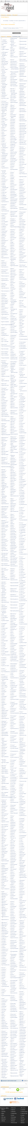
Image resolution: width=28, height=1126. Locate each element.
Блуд (3, 332)
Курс (12, 284)
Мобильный (13, 464)
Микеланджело (14, 434)
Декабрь (4, 726)
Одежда (13, 682)
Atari (3, 56)
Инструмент (5, 1066)
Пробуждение (23, 105)
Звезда (3, 975)
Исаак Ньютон (14, 56)
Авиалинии (4, 155)
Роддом (21, 274)
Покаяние (13, 963)
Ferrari (3, 81)
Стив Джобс (23, 577)
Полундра (13, 989)
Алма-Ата (4, 192)
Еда (3, 874)
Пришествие (23, 102)
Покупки (13, 971)
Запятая (4, 958)
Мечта (12, 432)
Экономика (22, 1033)
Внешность (4, 508)
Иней (3, 1051)
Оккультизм (13, 696)
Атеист (3, 229)
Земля (3, 989)
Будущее (4, 388)
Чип (21, 982)
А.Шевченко (5, 147)
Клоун (12, 172)
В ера (3, 399)
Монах (12, 481)
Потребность (14, 1049)
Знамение (4, 1001)
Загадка (4, 939)
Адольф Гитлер (4, 171)
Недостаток (13, 588)
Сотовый (22, 527)
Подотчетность (14, 937)
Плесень (13, 908)
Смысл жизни (23, 484)
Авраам (4, 158)
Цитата (21, 951)
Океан (12, 694)
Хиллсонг (22, 892)
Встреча (4, 583)
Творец (21, 658)
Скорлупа (22, 431)
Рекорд (21, 246)
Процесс (22, 147)
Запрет (3, 957)
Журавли (4, 928)
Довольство (4, 806)
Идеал (3, 1015)
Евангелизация (5, 860)
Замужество (5, 950)
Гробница (4, 696)
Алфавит (4, 195)
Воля (3, 537)
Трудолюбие (23, 746)
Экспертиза (22, 1036)
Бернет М (4, 285)
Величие (4, 423)
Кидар (12, 149)
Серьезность (23, 410)
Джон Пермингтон (5, 776)
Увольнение (22, 773)
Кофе (12, 242)
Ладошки (13, 289)
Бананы (3, 242)
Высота (3, 599)
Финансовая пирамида (23, 866)
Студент (22, 605)
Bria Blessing (5, 63)
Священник (22, 386)
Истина (12, 88)
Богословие (4, 353)
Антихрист (4, 213)
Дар (3, 705)
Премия (22, 51)
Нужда (12, 635)
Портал (12, 1020)
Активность (4, 180)
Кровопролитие (14, 265)
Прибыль (22, 63)
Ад (2, 164)
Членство (22, 987)
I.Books (3, 96)
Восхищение (5, 569)
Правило (13, 1063)
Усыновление (23, 835)
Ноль (12, 632)
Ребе (21, 232)
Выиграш (4, 597)
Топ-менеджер (23, 713)
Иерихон (4, 1022)
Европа (3, 871)
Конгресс (13, 205)
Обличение (13, 649)
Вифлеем (4, 485)
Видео (3, 472)
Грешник (4, 691)
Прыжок (22, 151)
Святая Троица (23, 383)
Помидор (13, 999)
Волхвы (4, 534)
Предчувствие (23, 44)
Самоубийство (23, 348)
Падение (13, 796)
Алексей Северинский (5, 186)
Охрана (12, 785)
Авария (3, 150)
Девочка (4, 716)
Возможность (5, 517)
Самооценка (23, 346)
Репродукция (23, 256)
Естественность (5, 888)
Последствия (14, 1031)
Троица (21, 738)
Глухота (4, 637)
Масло (12, 389)
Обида (12, 646)
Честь (21, 977)
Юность (22, 1054)
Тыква (21, 756)
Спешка (22, 543)
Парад (12, 820)
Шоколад (22, 1014)
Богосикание (5, 351)
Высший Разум (5, 602)
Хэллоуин (22, 926)
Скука (21, 442)
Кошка (12, 243)
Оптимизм (13, 719)
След (21, 451)
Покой (12, 968)
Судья (21, 613)
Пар (12, 817)
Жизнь (3, 927)
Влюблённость (5, 503)
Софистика (22, 530)
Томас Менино (23, 709)
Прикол (21, 79)
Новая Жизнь (14, 624)
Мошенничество (15, 496)
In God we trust (5, 98)
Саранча (22, 360)
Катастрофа (14, 139)
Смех (21, 476)
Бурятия (4, 397)
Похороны (13, 1052)
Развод (21, 193)
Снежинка (22, 493)
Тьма (21, 758)
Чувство (22, 994)
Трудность (22, 744)
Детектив (4, 753)
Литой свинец (14, 332)
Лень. (12, 307)
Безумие (4, 271)
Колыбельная (14, 189)
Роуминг (22, 305)
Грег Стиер (4, 687)
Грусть (3, 698)
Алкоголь (4, 189)
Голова (3, 645)
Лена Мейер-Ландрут (14, 302)
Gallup (3, 89)
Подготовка (13, 931)
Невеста (13, 576)
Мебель (12, 403)
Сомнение (22, 516)
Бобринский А (5, 335)
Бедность (4, 262)
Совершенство (23, 504)
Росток (21, 303)
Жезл (3, 899)
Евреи (3, 865)
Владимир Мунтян (4, 496)
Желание (4, 901)
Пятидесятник (23, 176)
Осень (12, 737)
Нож (12, 631)
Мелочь (13, 406)
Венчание (4, 426)
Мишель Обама (13, 456)
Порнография (14, 1017)
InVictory (4, 101)
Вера (3, 428)
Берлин (3, 283)
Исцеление (13, 100)
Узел (21, 790)
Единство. (4, 879)
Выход (3, 605)
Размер (21, 203)
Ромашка (22, 294)
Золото (3, 1007)
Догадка (4, 807)
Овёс (12, 673)
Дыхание (4, 848)
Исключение (14, 61)
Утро (21, 838)
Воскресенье (5, 553)
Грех (3, 688)
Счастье (22, 630)
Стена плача (23, 574)
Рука (21, 313)
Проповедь (22, 130)
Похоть (12, 1054)
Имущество (4, 1045)
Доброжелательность (7, 797)
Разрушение (23, 212)
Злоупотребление (6, 995)
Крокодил (13, 270)
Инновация (4, 1054)
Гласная (4, 632)
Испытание (13, 84)
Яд (20, 1058)
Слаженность (23, 449)
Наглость (13, 528)
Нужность (13, 637)
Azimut (3, 58)
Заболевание (5, 933)
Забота (3, 935)
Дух (3, 843)
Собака (21, 499)
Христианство (23, 917)
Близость (4, 329)
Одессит (13, 683)
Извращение (5, 1026)
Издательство (5, 1028)
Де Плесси (4, 715)
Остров (12, 745)
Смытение (22, 485)
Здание (3, 980)
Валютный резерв (4, 410)
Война (3, 523)
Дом (3, 817)
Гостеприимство (6, 671)
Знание (3, 1003)
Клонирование (14, 169)
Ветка (3, 449)
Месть (12, 424)
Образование (14, 657)
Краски (12, 248)
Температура (23, 676)
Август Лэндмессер (5, 153)
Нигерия (13, 616)
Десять (3, 752)
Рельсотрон (22, 249)
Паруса (12, 834)
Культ (12, 281)
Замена (3, 947)
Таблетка (22, 639)
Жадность (4, 893)
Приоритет (22, 94)
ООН (12, 706)
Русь (21, 322)
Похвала (13, 1051)
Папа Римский (14, 813)
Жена (3, 905)
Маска (12, 387)
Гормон (4, 662)
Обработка (13, 654)
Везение (4, 419)
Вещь (3, 460)
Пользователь (14, 993)
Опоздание (13, 716)
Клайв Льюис (14, 160)
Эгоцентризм (23, 1027)
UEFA (3, 141)
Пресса (21, 54)
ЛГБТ (12, 293)
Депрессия (4, 747)
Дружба (4, 838)
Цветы (21, 934)
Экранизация (23, 1035)
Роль (21, 289)
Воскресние (4, 557)
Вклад (3, 491)
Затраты (4, 969)
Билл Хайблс (5, 301)
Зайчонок (4, 944)
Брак (3, 374)
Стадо (21, 566)
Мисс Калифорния (14, 445)
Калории (13, 119)
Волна (3, 528)
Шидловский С (23, 1008)
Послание (13, 1026)
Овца (12, 674)
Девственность (5, 718)
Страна (21, 586)
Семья (21, 403)
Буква (3, 391)
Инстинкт (4, 1059)
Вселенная (4, 577)
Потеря (12, 1048)
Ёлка (3, 884)
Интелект (4, 1068)
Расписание (22, 221)
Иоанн (12, 40)
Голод (3, 647)
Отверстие (13, 754)
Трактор (22, 729)
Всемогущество (5, 579)
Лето (12, 315)
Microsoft (4, 113)
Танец (21, 651)
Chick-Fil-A (4, 64)
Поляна (12, 995)
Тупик (21, 747)
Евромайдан (5, 870)
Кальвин (13, 120)
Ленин (12, 304)
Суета (21, 614)
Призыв (21, 74)
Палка (12, 800)
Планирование (14, 898)
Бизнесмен (4, 298)
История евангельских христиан (14, 93)
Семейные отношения (22, 397)
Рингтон (22, 269)
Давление (4, 704)
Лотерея (13, 346)
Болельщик (4, 365)
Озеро (12, 693)
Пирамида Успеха (13, 882)
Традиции (22, 725)
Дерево (3, 748)
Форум (21, 872)
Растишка (22, 226)
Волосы (4, 531)
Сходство (22, 628)
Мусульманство (14, 511)
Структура (22, 603)
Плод (12, 909)
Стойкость (22, 580)
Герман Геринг (5, 620)
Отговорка (13, 760)
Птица (21, 156)
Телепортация (23, 667)
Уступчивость (23, 832)
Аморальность (5, 201)
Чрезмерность (23, 988)
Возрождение (5, 522)
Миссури (13, 447)
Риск (21, 271)
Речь (21, 259)
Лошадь (13, 347)
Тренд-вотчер (23, 735)
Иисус (3, 1040)
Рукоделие (22, 317)
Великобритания (6, 420)
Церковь (22, 948)
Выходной (4, 606)
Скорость (22, 435)
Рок (21, 288)
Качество (13, 145)
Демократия (5, 733)
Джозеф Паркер (4, 767)
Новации (13, 623)
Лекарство (13, 299)
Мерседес (13, 419)
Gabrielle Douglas (4, 86)
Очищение (13, 789)
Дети (3, 755)
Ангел (3, 206)
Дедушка (4, 724)
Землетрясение (5, 986)
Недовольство (14, 579)
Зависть (4, 938)
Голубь (3, 653)
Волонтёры (4, 530)
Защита (3, 972)
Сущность (22, 626)
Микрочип (13, 437)
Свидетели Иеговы (22, 375)
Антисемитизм (5, 210)
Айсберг (4, 176)
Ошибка (13, 791)
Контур (12, 214)
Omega (3, 123)
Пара (12, 819)
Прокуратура (23, 125)
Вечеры (4, 453)
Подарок (13, 926)
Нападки (13, 541)
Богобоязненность (6, 346)
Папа (12, 811)
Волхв (3, 533)
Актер (3, 178)
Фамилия (22, 852)
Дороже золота (5, 821)
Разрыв (21, 213)
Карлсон (13, 131)
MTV (3, 116)
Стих (21, 579)
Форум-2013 (23, 874)
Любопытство (14, 358)
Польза (12, 991)
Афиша (3, 234)
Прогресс (22, 114)
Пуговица (22, 159)
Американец (5, 198)
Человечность (23, 970)
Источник (13, 96)
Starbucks (4, 135)
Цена (21, 939)
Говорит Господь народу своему (13, 28)
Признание (22, 71)
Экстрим (22, 1040)
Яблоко (21, 1057)
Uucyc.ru (3, 15)
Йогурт (12, 106)
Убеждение (22, 761)
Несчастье (13, 613)
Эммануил (22, 1046)
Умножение (22, 810)
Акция (3, 184)
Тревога (22, 733)
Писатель (13, 889)
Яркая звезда (23, 1069)
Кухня (12, 285)
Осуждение (13, 746)
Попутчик (13, 1014)
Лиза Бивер (13, 326)
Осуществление (14, 748)
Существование (23, 624)
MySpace (4, 118)
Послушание (14, 1035)
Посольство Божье (13, 1038)
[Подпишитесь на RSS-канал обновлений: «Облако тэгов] (14, 1103)
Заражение (4, 960)
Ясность (22, 1074)
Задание (4, 942)
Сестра (21, 412)
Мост (12, 494)
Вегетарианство (5, 416)
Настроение (14, 562)
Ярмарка (22, 1071)
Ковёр (12, 181)
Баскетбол (4, 253)
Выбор (3, 586)
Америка (4, 197)
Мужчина (13, 505)
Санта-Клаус (23, 359)
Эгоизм (21, 1025)
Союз (21, 536)
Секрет (21, 393)
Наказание (13, 534)
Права (12, 1057)
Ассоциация (5, 221)
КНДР (12, 178)
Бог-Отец (4, 339)
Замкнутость (5, 949)
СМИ (21, 478)
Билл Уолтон (5, 300)
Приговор (22, 68)
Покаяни (13, 962)
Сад (21, 328)
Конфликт (13, 222)
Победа (12, 915)
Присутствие (23, 97)
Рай (21, 216)
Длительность (5, 789)
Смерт (21, 471)
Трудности (22, 742)
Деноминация (5, 735)
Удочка (21, 784)
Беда (3, 260)
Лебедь (12, 295)
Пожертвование (14, 948)
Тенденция (22, 678)
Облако (12, 648)
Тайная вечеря (23, 642)
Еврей (3, 866)
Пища (12, 894)
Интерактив (4, 1069)
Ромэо (21, 296)
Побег (12, 914)
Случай (21, 463)
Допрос (3, 820)
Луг (12, 349)
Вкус (3, 493)
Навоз (12, 525)
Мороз (12, 488)
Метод (12, 429)
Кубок (12, 279)
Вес (3, 442)
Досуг (3, 827)
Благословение (5, 321)
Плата (12, 903)
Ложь (12, 341)
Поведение (13, 920)
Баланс (3, 239)
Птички (21, 158)
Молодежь (13, 474)
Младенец (13, 459)
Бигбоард (4, 295)
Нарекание (13, 545)
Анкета (3, 207)
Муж (12, 502)
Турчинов (22, 753)
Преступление (23, 56)
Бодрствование (5, 357)
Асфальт (4, 226)
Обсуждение (14, 663)
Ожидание (13, 690)
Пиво (12, 878)
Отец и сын (13, 768)
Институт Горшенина (4, 1061)
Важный (4, 407)
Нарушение (13, 551)
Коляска (13, 191)
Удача (21, 776)
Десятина (4, 750)
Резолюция (22, 238)
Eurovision (4, 77)
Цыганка (22, 956)
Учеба (21, 841)
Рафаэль (22, 229)
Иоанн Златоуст (13, 42)
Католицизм (14, 142)
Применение (23, 83)
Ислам (12, 78)
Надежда (13, 533)
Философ (22, 862)
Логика (12, 338)
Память (12, 806)
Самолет (22, 343)
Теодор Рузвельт (22, 682)
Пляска (12, 912)
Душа (3, 846)
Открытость (14, 774)
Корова (12, 234)
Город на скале (5, 665)
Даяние (3, 708)
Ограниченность (15, 677)
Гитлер (3, 629)
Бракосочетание (5, 376)
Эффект (22, 1049)
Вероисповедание (6, 434)
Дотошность (5, 829)
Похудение (13, 1056)
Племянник (13, 906)
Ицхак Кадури (14, 102)
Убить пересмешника (23, 765)
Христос (22, 920)
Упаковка (22, 818)
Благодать (4, 317)
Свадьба (22, 369)
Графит (3, 683)
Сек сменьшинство (23, 390)
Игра (3, 1014)
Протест (22, 139)
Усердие (22, 824)
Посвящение (14, 1025)
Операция (13, 709)
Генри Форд (5, 617)
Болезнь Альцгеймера (5, 363)
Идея (3, 1017)
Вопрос (3, 542)
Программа (22, 110)
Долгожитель (5, 814)
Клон (12, 167)
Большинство (5, 370)
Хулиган (22, 925)
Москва (12, 492)
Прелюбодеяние (23, 48)
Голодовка (4, 648)
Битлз (3, 306)
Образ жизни (14, 656)
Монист (13, 483)
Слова (21, 456)
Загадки (4, 941)
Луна (12, 351)
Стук (21, 606)
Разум (21, 215)
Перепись (13, 856)
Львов (12, 352)
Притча (21, 99)
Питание (13, 892)
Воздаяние (4, 516)
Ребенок (22, 234)
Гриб (3, 693)
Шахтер (22, 1001)
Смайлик (22, 467)
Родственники (23, 279)
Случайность (23, 465)
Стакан (21, 568)
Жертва (3, 912)
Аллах (3, 190)
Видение (4, 471)
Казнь (12, 111)
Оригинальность (15, 728)
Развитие (22, 190)
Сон (21, 518)
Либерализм (14, 319)
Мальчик (13, 376)
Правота (13, 1067)
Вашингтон (4, 413)
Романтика (22, 293)
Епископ (4, 885)
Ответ (12, 755)
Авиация (4, 156)
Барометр (4, 251)
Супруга (22, 622)
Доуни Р (4, 831)
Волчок (3, 536)
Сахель (21, 363)
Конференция (14, 216)
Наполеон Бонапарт (13, 543)
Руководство (23, 316)
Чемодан (22, 973)
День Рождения (4, 740)
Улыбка (21, 804)
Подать (12, 928)
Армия (3, 218)
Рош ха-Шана (23, 306)
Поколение (13, 969)
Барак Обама (5, 249)
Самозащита (23, 342)
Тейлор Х (22, 661)
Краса (12, 247)
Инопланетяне (5, 1056)
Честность (22, 976)
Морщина (13, 489)
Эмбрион (22, 1043)
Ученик (21, 844)
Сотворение (22, 526)
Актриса (4, 181)
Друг (3, 837)
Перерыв (13, 861)
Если (3, 887)
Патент (12, 844)
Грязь (3, 701)
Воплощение (5, 541)
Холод (21, 906)
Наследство (13, 559)
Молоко (13, 477)
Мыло (12, 514)
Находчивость (14, 565)
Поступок (13, 1046)
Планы (12, 901)
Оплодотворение (15, 713)
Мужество (13, 503)
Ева (3, 857)
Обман (12, 651)
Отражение (13, 780)
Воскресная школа (4, 555)
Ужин (21, 788)
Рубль (21, 311)
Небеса (12, 572)
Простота (22, 136)
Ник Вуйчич (14, 618)
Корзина (13, 232)
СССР (21, 563)
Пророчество (23, 131)
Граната (4, 682)
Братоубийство (5, 380)
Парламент (13, 830)
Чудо (21, 996)
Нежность (13, 590)
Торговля (22, 716)
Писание (13, 887)
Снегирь (22, 490)
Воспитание (5, 559)
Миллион (13, 440)
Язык (21, 1063)
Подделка (13, 933)
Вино (3, 480)
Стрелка (22, 597)
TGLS (3, 138)
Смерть (21, 474)
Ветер (3, 448)
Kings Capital (5, 104)
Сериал (21, 409)
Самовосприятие (24, 339)
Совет (21, 509)
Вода (3, 511)
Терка (21, 685)
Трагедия (22, 724)
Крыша (12, 278)
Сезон (21, 387)
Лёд (12, 298)
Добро (3, 794)
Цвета (21, 931)
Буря (3, 396)
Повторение (14, 923)
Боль (3, 368)
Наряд (12, 553)
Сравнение (22, 558)
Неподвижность (14, 602)
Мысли (12, 515)
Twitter (3, 140)
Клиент (12, 166)
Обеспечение (14, 643)
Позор (12, 958)
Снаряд (21, 487)
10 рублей (4, 41)
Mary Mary (4, 107)
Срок (21, 560)
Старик (21, 571)
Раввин (21, 182)
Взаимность (5, 462)
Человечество (23, 967)
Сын (21, 634)
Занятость (4, 953)
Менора (13, 412)
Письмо (13, 890)
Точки (21, 721)
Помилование (14, 1000)
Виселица (4, 483)
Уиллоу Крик (23, 793)
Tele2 (3, 136)
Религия (22, 248)
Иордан (13, 49)
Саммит (22, 334)
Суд (21, 609)
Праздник (13, 1068)
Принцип (22, 91)
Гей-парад (4, 615)
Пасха (12, 842)
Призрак (22, 73)
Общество (13, 668)
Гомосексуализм (6, 654)
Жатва (3, 898)
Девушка (4, 721)
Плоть (12, 911)
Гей (3, 614)
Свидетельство (23, 377)
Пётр (12, 870)
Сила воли (22, 423)
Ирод (12, 55)
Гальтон (4, 609)
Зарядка (4, 963)
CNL (3, 66)
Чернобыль (22, 974)
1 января (4, 40)
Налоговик (13, 536)
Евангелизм (4, 863)
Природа (22, 96)
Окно (12, 697)
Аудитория (4, 231)
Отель (12, 764)
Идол (3, 1018)
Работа (21, 179)
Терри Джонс (23, 690)
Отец (12, 766)
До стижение (5, 792)
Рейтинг (22, 241)
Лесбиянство (14, 313)
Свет (21, 371)
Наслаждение (14, 558)
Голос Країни (5, 651)
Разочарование (23, 209)
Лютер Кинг (14, 361)
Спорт (21, 552)
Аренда (3, 217)
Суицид (21, 617)
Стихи (8, 1)
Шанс (21, 997)
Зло (3, 994)
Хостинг (22, 911)
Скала (21, 428)
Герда (3, 619)
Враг (3, 571)
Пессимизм (13, 869)
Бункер (3, 394)
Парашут (13, 823)
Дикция (3, 786)
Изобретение (5, 1037)
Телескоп (22, 670)
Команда (13, 192)
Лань (12, 292)
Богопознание (5, 348)
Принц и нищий (22, 89)
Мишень (13, 458)
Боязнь (3, 373)
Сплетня (22, 547)
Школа (21, 1013)
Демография (5, 732)
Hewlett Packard (3, 92)
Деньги (3, 745)
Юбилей (22, 1051)
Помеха (13, 997)
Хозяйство (22, 905)
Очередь (13, 788)
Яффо (21, 1075)
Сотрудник (22, 529)
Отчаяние (13, 782)
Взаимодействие (6, 463)
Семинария (22, 401)
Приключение (23, 76)
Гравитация (4, 677)
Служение (22, 460)
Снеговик (22, 492)
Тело (21, 673)
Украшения (22, 803)
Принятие (22, 93)
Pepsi (3, 129)
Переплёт (13, 858)
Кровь (12, 268)
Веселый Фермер (4, 444)
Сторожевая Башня (23, 582)
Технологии (22, 693)
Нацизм (13, 568)
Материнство (14, 393)
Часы (21, 964)
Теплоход (22, 684)
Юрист (21, 1055)
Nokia (3, 121)
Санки (21, 355)
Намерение (13, 537)
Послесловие (14, 1032)
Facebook (4, 78)
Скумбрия (22, 443)
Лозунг (12, 343)
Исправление (14, 82)
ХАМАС (22, 885)
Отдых (12, 763)
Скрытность (23, 440)
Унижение (22, 814)
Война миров (5, 526)
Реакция (22, 230)
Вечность (4, 457)
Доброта (4, 800)
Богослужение (5, 355)
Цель (21, 937)
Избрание (4, 1025)
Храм (21, 912)
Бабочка (4, 235)
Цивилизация (23, 950)
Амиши (3, 200)
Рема (21, 251)
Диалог (3, 781)
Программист (23, 111)
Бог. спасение (5, 341)
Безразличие (5, 269)
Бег (3, 256)
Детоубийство (5, 756)
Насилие (13, 556)
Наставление (14, 561)
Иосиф (12, 50)
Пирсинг (13, 886)
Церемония (22, 947)
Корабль (13, 229)
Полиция (13, 982)
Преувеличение (23, 60)
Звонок (3, 977)
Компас (12, 197)
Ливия (12, 321)
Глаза (3, 631)
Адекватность (5, 167)
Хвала (21, 889)
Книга (12, 180)
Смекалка (22, 468)
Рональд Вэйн (23, 297)
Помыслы (13, 1006)
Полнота (13, 983)
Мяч (12, 522)
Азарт (3, 175)
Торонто (22, 719)
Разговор (22, 196)
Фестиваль (22, 860)
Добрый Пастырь (4, 802)
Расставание (23, 224)
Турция (21, 752)
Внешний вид (5, 506)
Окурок (12, 702)
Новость (13, 627)
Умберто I (22, 807)
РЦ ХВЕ (22, 324)
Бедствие (4, 263)
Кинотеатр (13, 153)
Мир (12, 443)
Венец (3, 425)
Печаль (12, 873)
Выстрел (4, 600)
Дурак (3, 842)
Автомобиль (5, 160)
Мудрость (13, 500)
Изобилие (4, 1036)
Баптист (4, 248)
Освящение (13, 736)
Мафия (12, 398)
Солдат (21, 512)
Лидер (12, 324)
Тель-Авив (22, 675)
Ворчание (4, 548)
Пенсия (12, 850)
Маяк (12, 401)
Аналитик (4, 204)
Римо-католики (23, 266)
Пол (12, 973)
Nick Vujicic (4, 119)
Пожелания (13, 947)
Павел (12, 794)
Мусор (12, 509)
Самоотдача (23, 345)
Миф (12, 450)
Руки (21, 314)
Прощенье (22, 150)
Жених (3, 907)
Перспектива (14, 864)
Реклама (22, 245)
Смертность (23, 473)
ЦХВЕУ (22, 954)
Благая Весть (5, 308)
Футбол (21, 883)
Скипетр (22, 429)
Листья (12, 329)
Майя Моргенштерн (14, 371)
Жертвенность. (5, 919)
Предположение (23, 38)
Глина (3, 634)
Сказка (21, 426)
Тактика (22, 648)
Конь (12, 223)
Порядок (13, 1023)
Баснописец (4, 254)
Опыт (12, 720)
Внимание (4, 509)
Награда (13, 530)
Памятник (13, 805)
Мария (12, 382)
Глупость (4, 636)
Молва (12, 470)
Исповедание (14, 79)
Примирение (23, 86)
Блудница (4, 333)
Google (3, 90)
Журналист (4, 930)
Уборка (21, 768)
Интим (3, 1076)
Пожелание (13, 945)
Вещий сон (4, 459)
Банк (3, 245)
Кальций (13, 122)
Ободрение (13, 653)
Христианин (23, 916)
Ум (20, 806)
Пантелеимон (14, 810)
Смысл (21, 482)
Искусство (13, 74)
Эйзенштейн (23, 1032)
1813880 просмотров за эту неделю (14, 1092)
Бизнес (3, 297)
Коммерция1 (14, 195)
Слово (21, 457)
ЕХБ (3, 891)
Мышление (13, 519)
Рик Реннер (22, 265)
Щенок (21, 1024)
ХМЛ (21, 897)
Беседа (3, 286)
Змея (3, 998)
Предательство (14, 1070)
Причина (22, 100)
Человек (22, 965)
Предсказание (23, 41)
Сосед (21, 522)
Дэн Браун (4, 853)
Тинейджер (22, 699)
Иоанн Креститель (13, 45)
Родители (22, 277)
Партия (12, 833)
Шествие (22, 1007)
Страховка (22, 596)
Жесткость (4, 922)
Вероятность (5, 437)
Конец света (14, 206)
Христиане (22, 914)
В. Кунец (4, 402)
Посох (12, 1040)
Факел (21, 851)
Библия (3, 293)
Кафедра (13, 144)
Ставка (21, 564)
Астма (3, 223)
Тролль (21, 739)
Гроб (3, 694)
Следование (22, 453)
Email (3, 73)
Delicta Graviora (4, 71)
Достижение (5, 824)
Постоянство (14, 1045)
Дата (3, 707)
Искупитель (13, 64)
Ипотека (13, 52)
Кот (12, 240)
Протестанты (23, 141)
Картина (13, 136)
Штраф (21, 1018)
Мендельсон (14, 410)
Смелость (22, 470)
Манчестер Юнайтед (13, 380)
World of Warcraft (4, 145)
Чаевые (21, 958)
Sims (3, 132)
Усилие (21, 826)
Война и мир (5, 525)
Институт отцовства (4, 1064)
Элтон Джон (23, 1041)
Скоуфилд (22, 437)
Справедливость (23, 554)
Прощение (22, 148)
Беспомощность (6, 291)
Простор (22, 134)
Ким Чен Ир (14, 152)
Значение (4, 1006)
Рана (21, 218)
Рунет (21, 319)
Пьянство (22, 172)
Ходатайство (23, 900)
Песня (12, 866)
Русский (22, 320)
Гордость (4, 659)
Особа (12, 740)
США (21, 633)
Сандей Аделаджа (22, 353)
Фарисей (22, 855)
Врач (3, 573)
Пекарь (12, 847)
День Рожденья (4, 743)
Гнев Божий (4, 640)
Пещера (13, 875)
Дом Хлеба (4, 818)
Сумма (21, 619)
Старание (22, 569)
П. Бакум (13, 792)
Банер (3, 243)
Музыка (13, 506)
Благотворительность (7, 324)
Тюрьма (22, 759)
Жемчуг (4, 902)
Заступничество (5, 964)
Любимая (13, 354)
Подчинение (14, 942)
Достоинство (5, 826)
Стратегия (22, 592)
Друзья (3, 840)
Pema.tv (3, 127)
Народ (12, 550)
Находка (13, 564)
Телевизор (22, 666)
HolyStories (4, 95)
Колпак (12, 188)
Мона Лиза (13, 480)
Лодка (12, 340)
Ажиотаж (4, 173)
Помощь (13, 1005)
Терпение (22, 687)
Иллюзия (4, 1042)
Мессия (12, 423)
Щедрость (22, 1021)
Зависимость (5, 936)
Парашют (13, 825)
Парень (12, 827)
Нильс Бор (13, 620)
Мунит (12, 508)
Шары (21, 999)
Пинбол (13, 880)
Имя (3, 1046)
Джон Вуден (5, 771)
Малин (12, 375)
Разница (22, 207)
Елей (3, 882)
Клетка (12, 164)
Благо (3, 309)
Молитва (13, 472)
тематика (9, 15)
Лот (12, 344)
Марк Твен (13, 384)
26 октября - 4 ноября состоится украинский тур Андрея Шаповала (15, 20)
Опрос (12, 717)
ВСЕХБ (3, 582)
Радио (21, 185)
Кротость (13, 273)
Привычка (22, 65)
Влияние (4, 502)
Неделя (12, 578)
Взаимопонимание (6, 466)
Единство (4, 877)
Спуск (21, 557)
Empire (3, 75)
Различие (22, 200)
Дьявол (3, 849)
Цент (21, 945)
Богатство (4, 344)
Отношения (13, 778)
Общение (13, 666)
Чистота (22, 985)
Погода (12, 925)
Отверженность (14, 751)
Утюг (21, 840)
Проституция (23, 133)
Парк (12, 828)
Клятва (12, 177)
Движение (4, 713)
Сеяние (21, 415)
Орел (12, 725)
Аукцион (4, 232)
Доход (3, 832)
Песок (12, 867)
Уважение (22, 770)
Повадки (13, 917)
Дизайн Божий (5, 783)
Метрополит (14, 430)
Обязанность (14, 671)
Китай (12, 156)
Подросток (13, 940)
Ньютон (13, 638)
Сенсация (22, 404)
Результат (22, 240)
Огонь (12, 676)
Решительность (23, 262)
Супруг (21, 620)
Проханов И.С (23, 144)
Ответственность (15, 757)
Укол (21, 798)
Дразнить (4, 835)
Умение (21, 809)
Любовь (13, 355)
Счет (21, 631)
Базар (3, 237)
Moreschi (4, 115)
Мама (12, 378)
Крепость (13, 254)
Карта (12, 134)
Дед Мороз (4, 722)
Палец (12, 799)
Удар (21, 775)
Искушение (13, 76)
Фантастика (22, 854)
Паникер (13, 808)
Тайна (21, 641)
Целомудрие (23, 936)
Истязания (13, 97)
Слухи (21, 462)
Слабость (22, 445)
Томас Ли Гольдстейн (22, 706)
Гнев (3, 639)
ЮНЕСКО (22, 1052)
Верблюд (4, 429)
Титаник (22, 701)
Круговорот (14, 274)
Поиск (12, 960)
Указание (22, 796)
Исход (12, 99)
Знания (3, 1004)
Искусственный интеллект (14, 72)
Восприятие (5, 563)
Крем (12, 253)
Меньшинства (14, 413)
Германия (4, 623)
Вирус (3, 482)
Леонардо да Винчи (14, 309)
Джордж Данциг (4, 779)
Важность (4, 405)
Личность (13, 336)
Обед (12, 642)
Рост (21, 302)
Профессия (22, 142)
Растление (22, 227)
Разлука (21, 201)
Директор (4, 788)
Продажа (22, 116)
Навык (12, 526)
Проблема (22, 104)
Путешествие (23, 164)
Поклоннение (14, 966)
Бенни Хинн (5, 278)
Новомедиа (13, 626)
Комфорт (13, 203)
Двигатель (4, 712)
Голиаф (3, 643)
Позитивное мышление (14, 955)
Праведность (14, 1060)
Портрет (13, 1021)
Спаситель (22, 540)
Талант (21, 650)
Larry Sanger (5, 106)
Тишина (22, 703)
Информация (14, 38)
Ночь (12, 634)
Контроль (13, 212)
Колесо (12, 186)
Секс (21, 395)
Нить (12, 621)
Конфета (13, 219)
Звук (3, 978)
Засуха (3, 967)
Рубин (21, 309)
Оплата (12, 711)
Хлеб (21, 896)
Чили (21, 980)
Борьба (3, 371)
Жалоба (4, 896)
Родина (21, 276)
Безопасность (5, 267)
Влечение (4, 500)
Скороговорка (23, 432)
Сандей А (22, 351)
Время (3, 576)
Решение (22, 260)
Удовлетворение (23, 778)
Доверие (4, 804)
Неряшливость (14, 607)
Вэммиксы (4, 608)
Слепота (22, 454)
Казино (12, 110)
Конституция (14, 211)
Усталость (22, 831)
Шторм (21, 1016)
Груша (3, 699)
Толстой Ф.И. (23, 704)
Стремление (23, 599)
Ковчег (12, 183)
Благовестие (5, 312)
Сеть (21, 414)
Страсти (22, 589)
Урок (21, 823)
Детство (4, 765)
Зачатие (4, 970)
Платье (12, 904)
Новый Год (13, 629)
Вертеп (3, 439)
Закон (3, 946)
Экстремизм (23, 1038)
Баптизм (4, 246)
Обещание (13, 645)
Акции (3, 183)
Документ (4, 810)
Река (21, 243)
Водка (3, 514)
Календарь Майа (13, 117)
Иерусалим (4, 1023)
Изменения (4, 1034)
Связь (21, 381)
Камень (12, 124)
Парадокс (13, 822)
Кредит (12, 251)
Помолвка (13, 1003)
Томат (21, 711)
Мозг (12, 469)
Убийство (22, 763)
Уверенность (23, 772)
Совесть (22, 507)
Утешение (22, 837)
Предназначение (15, 1076)
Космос (12, 239)
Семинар (22, 399)
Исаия (12, 59)
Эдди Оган (22, 1029)
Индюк (3, 1050)
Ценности (22, 942)
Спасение (22, 538)
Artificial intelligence (4, 54)
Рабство (22, 181)
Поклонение (14, 965)
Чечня (21, 979)
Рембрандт (22, 252)
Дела (3, 727)
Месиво (13, 421)
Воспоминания (5, 560)
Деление (4, 729)
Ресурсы (22, 257)
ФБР (21, 859)
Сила (21, 421)
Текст (21, 662)
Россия (21, 300)
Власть (3, 499)
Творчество (22, 659)
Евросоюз (4, 873)
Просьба (22, 137)
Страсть (22, 591)
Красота (13, 250)
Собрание (22, 501)
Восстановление (6, 565)
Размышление (23, 204)
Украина (22, 799)
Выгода (3, 594)
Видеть (3, 474)
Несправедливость (15, 610)
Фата (21, 857)
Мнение (13, 463)
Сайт (21, 330)
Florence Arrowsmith (4, 84)
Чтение (21, 991)
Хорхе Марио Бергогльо (23, 909)
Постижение (14, 1043)
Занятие (4, 952)
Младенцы (13, 461)
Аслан (3, 220)
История (13, 90)
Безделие (4, 265)
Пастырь (13, 840)
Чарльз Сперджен (22, 960)
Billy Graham (5, 61)
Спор (21, 550)
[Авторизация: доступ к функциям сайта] (26, 1)
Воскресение (5, 550)
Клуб (12, 173)
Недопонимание (15, 582)
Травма (21, 722)
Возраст (4, 520)
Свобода (22, 380)
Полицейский (14, 980)
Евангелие (4, 859)
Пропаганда (22, 126)
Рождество (22, 285)
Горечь (3, 661)
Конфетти (13, 220)
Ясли (21, 1072)
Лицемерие (13, 335)
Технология (22, 695)
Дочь (3, 834)
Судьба (21, 611)
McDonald (4, 109)
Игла (3, 1012)
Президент (22, 47)
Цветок (21, 932)
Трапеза (22, 732)
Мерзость (13, 418)
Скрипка (22, 438)
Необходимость (14, 599)
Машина (13, 400)
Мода (12, 466)
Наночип (13, 539)
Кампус (13, 125)
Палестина (13, 797)
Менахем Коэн (14, 407)
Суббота (22, 608)
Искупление (14, 66)
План (12, 897)
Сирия (21, 424)
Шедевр (22, 1005)
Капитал (13, 128)
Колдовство (13, 184)
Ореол (12, 727)
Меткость (13, 427)
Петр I (12, 872)
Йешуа (12, 105)
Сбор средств (23, 365)
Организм (13, 723)
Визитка (4, 475)
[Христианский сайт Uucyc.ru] (7, 12)
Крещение (13, 258)
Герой (3, 625)
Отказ (12, 772)
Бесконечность (5, 288)
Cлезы (3, 67)
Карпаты (13, 133)
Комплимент (14, 200)
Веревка (4, 431)
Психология (22, 154)
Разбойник (22, 189)
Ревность (22, 237)
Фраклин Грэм (23, 877)
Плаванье (13, 895)
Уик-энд (22, 792)
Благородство (5, 318)
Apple (3, 47)
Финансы (22, 868)
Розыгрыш (22, 286)
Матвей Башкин (13, 391)
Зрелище (4, 1009)
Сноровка (22, 498)
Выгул (3, 595)
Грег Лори (4, 685)
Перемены (13, 855)
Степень (22, 575)
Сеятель (22, 417)
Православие (14, 1065)
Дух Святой (4, 845)
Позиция (13, 957)
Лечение (13, 316)
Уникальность (23, 815)
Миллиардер (14, 438)
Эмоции (22, 1047)
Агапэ (3, 163)
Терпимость (22, 689)
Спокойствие (23, 549)
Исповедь (13, 81)
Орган (12, 722)
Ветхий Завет (5, 451)
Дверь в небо (5, 710)
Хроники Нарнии (22, 922)
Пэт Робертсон (23, 173)
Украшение (22, 801)
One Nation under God (4, 125)
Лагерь (12, 287)
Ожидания (13, 691)
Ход (21, 899)
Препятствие (23, 53)
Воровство (4, 545)
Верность (4, 433)
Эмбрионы (22, 1044)
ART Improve (5, 52)
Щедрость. (22, 1022)
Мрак (12, 498)
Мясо (12, 520)
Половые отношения (13, 987)
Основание (13, 739)
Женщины (4, 910)
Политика (13, 976)
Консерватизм (14, 208)
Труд (21, 741)
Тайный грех (23, 645)
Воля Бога (4, 539)
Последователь (14, 1028)
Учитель (22, 849)
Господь (4, 670)
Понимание (13, 1008)
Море (12, 486)
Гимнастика (4, 628)
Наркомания (14, 547)
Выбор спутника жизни (4, 590)
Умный (21, 812)
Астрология (4, 224)
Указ (21, 795)
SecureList (4, 130)
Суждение (22, 616)
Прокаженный (23, 120)
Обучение (13, 665)
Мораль (13, 485)
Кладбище (13, 158)
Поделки (13, 936)
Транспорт (22, 730)
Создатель (22, 510)
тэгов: (3, 1088)
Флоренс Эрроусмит (22, 870)
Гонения (4, 657)
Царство (22, 928)
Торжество (22, 718)
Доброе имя (5, 795)
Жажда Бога (5, 894)
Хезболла (22, 891)
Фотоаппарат (23, 875)
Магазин (13, 365)
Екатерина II (5, 881)
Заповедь (4, 955)
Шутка (21, 1019)
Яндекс (21, 1066)
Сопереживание (23, 520)
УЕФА (21, 785)
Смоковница (23, 481)
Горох (3, 668)
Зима (3, 992)
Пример (22, 85)
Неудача (13, 615)
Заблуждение (5, 931)
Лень (12, 306)
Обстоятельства (14, 660)
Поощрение (13, 1009)
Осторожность (14, 742)
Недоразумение (14, 585)
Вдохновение (5, 414)
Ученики (22, 846)
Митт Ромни (14, 449)
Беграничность (5, 257)
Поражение (13, 1015)
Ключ (12, 175)
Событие (22, 502)
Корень (12, 231)
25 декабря (4, 43)
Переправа (13, 859)
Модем (12, 467)
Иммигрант (4, 1043)
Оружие (13, 731)
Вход (3, 585)
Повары (13, 918)
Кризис (12, 262)
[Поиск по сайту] (23, 1)
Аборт (3, 149)
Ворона (3, 547)
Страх (21, 594)
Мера (12, 416)
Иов (12, 47)
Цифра (21, 953)
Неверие (13, 575)
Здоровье (4, 981)
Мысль (12, 517)
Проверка (22, 108)
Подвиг (12, 929)
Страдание (22, 585)
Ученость (22, 848)
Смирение (22, 479)
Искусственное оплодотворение (15, 68)
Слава (21, 446)
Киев (12, 150)
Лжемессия (13, 318)
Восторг (4, 568)
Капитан (13, 130)
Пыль (21, 170)
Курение (13, 282)
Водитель (4, 512)
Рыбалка (22, 327)
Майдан (13, 366)
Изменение (4, 1032)
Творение (22, 656)
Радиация (22, 184)
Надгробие (13, 531)
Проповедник (23, 128)
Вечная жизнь (5, 454)
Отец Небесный (13, 770)
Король (12, 236)
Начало (12, 570)
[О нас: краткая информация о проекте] (15, 1)
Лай (12, 290)
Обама (12, 640)
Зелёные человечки (4, 984)
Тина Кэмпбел (23, 696)
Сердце (21, 407)
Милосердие (14, 441)
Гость (3, 674)
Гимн (3, 626)
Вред (3, 574)
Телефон (22, 672)
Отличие (13, 775)
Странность (22, 588)
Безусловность (5, 273)
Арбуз (3, 215)
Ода (12, 680)
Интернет (4, 1074)
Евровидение (5, 868)
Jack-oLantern (5, 102)
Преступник (23, 59)
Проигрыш (22, 119)
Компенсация (14, 199)
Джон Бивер (5, 770)
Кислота (13, 155)
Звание (3, 974)
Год (3, 642)
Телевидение (23, 664)
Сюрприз (22, 636)
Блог (3, 330)
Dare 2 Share (5, 69)
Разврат (21, 195)
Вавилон (4, 403)
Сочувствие (22, 535)
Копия (12, 225)
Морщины (13, 491)
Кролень (13, 271)
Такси (21, 647)
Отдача (12, 761)
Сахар (21, 362)
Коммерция (13, 194)
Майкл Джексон (13, 368)
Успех (21, 829)
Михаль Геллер (14, 452)
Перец (12, 862)
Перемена (13, 853)
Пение (12, 848)
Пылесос (22, 169)
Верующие (4, 440)
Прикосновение (23, 80)
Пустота (22, 161)
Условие (22, 827)
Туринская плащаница (22, 749)
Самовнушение (23, 336)
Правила (13, 1062)
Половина (13, 985)
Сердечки (22, 406)
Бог (3, 338)
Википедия (4, 477)
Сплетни (22, 546)
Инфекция (4, 1077)
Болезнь (4, 360)
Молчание (13, 478)
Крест (12, 256)
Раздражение (23, 198)
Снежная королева (22, 496)
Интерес (4, 1073)
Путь (21, 165)
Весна (3, 446)
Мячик (12, 523)
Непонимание (14, 605)
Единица (4, 876)
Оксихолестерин (15, 699)
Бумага (3, 392)
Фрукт (21, 881)
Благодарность (5, 314)
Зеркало (4, 990)
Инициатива (5, 1053)
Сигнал (21, 420)
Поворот (13, 922)
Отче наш (13, 783)
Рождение (22, 283)
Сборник (22, 368)
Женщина (4, 909)
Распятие (22, 223)
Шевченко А (23, 1004)
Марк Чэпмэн (14, 386)
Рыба (21, 325)
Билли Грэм (4, 303)
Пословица (13, 1034)
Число (21, 984)
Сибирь (21, 418)
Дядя (3, 854)
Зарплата (4, 961)
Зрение (3, 1011)
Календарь (13, 114)
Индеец (3, 1048)
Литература (13, 330)
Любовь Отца (14, 357)
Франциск (22, 880)
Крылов (13, 276)
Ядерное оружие (22, 1061)
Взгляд (3, 469)
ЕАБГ (3, 856)
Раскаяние (22, 219)
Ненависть (13, 594)
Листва (12, 327)
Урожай (22, 821)
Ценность (22, 943)
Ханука (21, 886)
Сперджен (22, 541)
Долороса (4, 815)
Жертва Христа (3, 914)
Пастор (12, 836)
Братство (4, 383)
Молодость (13, 475)
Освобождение (14, 733)
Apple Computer (5, 49)
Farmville (4, 80)
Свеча (21, 372)
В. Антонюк (5, 400)
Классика (13, 161)
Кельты (12, 147)
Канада (12, 127)
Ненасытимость (14, 596)
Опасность (13, 708)
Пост (12, 1041)
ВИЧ (3, 489)
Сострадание (23, 524)
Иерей (3, 1020)
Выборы (4, 592)
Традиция (22, 727)
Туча (21, 755)
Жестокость (4, 924)
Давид (3, 702)
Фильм (21, 863)
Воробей (4, 544)
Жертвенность (5, 916)
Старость (22, 572)
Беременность (5, 280)
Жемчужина (5, 904)
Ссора (21, 561)
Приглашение (23, 67)
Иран (12, 53)
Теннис (21, 679)
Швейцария (22, 1002)
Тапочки (22, 653)
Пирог (12, 884)
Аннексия (4, 209)
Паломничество (14, 802)
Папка (12, 816)
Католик (13, 141)
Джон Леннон (5, 773)
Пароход (13, 831)
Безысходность (5, 276)
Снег (21, 489)
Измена (3, 1031)
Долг (3, 812)
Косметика (13, 237)
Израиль (4, 1039)
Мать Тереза (14, 396)
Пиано (12, 877)
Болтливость (5, 366)
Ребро (21, 235)
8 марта (4, 46)
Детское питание (4, 760)
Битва (3, 304)
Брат (3, 379)
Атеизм (3, 228)
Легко (12, 296)
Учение (21, 843)
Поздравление (14, 951)
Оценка (12, 786)
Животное (4, 925)
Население (13, 554)
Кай (12, 113)
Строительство (23, 600)
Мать (12, 395)
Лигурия (13, 323)
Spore (3, 133)
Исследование (14, 85)
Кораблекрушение (15, 226)
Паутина (13, 845)
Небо (12, 573)
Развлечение (23, 192)
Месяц (12, 426)
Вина (3, 479)
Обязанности (14, 670)
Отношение (13, 777)
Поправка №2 (14, 1011)
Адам (3, 166)
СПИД (21, 544)
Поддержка (13, 934)
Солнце (21, 513)
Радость (22, 187)
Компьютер (13, 202)
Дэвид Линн (4, 851)
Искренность (14, 62)
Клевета (13, 163)
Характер (22, 888)
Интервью (4, 1071)
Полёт (12, 974)
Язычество (22, 1064)
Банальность (5, 240)
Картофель (13, 138)
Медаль (12, 404)
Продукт (22, 117)
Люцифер (13, 363)
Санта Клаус (23, 357)
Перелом (13, 851)
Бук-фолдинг (5, 389)
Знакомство (4, 1000)
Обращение (13, 659)
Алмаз (3, 193)
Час (21, 962)
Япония (21, 1068)
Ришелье (22, 272)
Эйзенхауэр (22, 1030)
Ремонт (21, 254)
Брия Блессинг (5, 385)
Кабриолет (13, 108)
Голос (3, 650)
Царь (21, 929)
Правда (12, 1059)
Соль (21, 515)
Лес (12, 312)
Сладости (22, 448)
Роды (21, 282)
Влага (3, 494)
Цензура (22, 940)
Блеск (3, 327)
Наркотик (13, 548)
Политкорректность (15, 977)
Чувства (22, 993)
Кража (12, 245)
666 (2, 44)
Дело (3, 730)
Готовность (4, 676)
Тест (21, 692)
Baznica (3, 60)
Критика (13, 264)
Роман (21, 291)
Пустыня (22, 162)
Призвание (22, 70)
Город (3, 664)
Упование (22, 820)
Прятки (21, 153)
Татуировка (22, 655)
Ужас (21, 787)
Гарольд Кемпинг (4, 612)
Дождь (3, 809)
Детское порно (5, 762)
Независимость (14, 591)
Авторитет (4, 161)
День (3, 738)
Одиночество (14, 685)
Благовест (4, 311)
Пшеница (22, 167)
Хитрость (22, 894)
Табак (21, 637)
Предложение (14, 1073)
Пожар (12, 943)
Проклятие (22, 123)
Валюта (3, 408)
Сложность (22, 459)
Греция (3, 690)
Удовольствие (23, 781)
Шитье (21, 1011)
